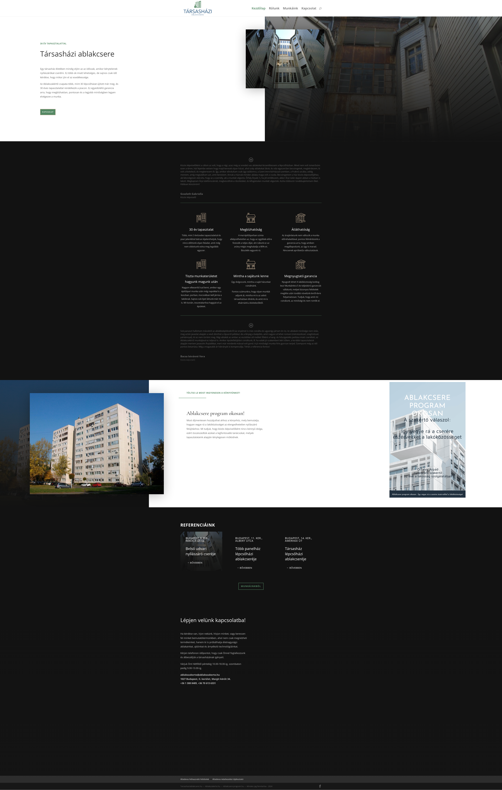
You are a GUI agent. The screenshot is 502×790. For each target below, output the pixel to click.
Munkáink (290, 8)
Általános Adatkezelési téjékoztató (227, 779)
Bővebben (196, 562)
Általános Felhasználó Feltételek (194, 779)
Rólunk (274, 8)
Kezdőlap (259, 8)
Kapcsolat (308, 8)
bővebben (295, 567)
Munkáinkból (251, 586)
